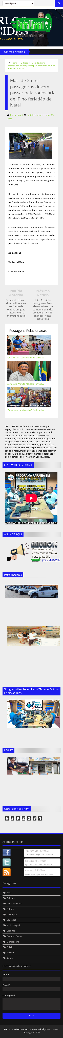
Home (14, 62)
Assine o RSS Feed (35, 870)
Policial (10, 947)
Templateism (52, 1029)
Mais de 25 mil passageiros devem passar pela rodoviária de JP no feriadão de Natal (31, 65)
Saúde (10, 957)
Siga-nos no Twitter (35, 860)
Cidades (24, 62)
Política (10, 952)
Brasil (9, 892)
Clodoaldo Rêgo (14, 903)
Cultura (10, 908)
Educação (11, 919)
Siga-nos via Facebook (37, 850)
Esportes (11, 930)
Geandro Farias (14, 936)
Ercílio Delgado (14, 925)
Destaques (12, 914)
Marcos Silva (13, 941)
